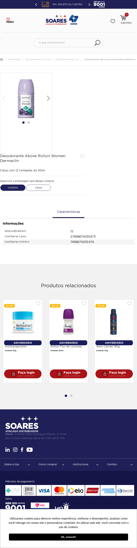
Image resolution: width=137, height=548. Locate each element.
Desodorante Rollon (67, 60)
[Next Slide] (89, 4)
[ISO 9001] (15, 508)
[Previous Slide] (36, 4)
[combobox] (68, 42)
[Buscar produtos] (97, 43)
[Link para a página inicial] (1, 59)
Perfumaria (14, 60)
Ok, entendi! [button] (68, 537)
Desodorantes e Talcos (38, 60)
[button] (9, 19)
